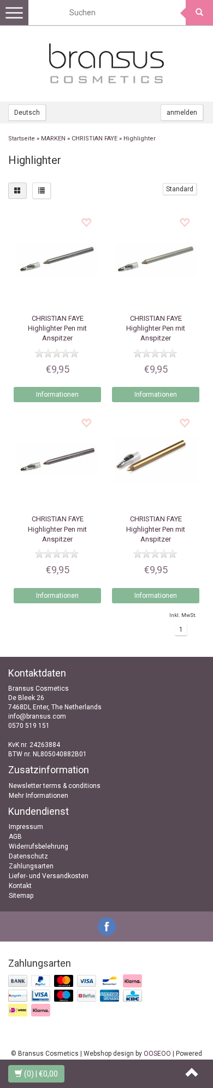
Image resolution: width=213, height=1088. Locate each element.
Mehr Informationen (38, 795)
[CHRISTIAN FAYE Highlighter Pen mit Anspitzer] (57, 259)
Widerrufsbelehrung (38, 846)
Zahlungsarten (31, 866)
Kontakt (20, 886)
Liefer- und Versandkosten (48, 876)
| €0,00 (41, 1073)
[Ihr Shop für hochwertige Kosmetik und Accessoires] (106, 63)
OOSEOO (157, 1053)
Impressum (26, 827)
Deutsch (27, 112)
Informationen (57, 394)
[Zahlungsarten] (76, 996)
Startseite (21, 138)
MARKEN (53, 138)
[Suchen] (199, 12)
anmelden (182, 112)
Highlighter (139, 138)
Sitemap (21, 895)
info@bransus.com (37, 716)
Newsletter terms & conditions (54, 786)
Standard (179, 189)
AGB (15, 836)
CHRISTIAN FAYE (94, 138)
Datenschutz (28, 856)
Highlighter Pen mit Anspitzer (57, 328)
